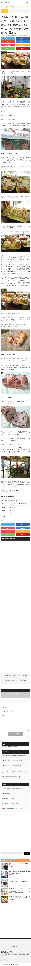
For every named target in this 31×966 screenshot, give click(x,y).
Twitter (1, 960)
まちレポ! (8, 35)
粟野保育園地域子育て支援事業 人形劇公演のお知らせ (14, 755)
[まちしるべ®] (5, 2)
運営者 (21, 944)
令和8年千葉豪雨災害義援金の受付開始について (13, 808)
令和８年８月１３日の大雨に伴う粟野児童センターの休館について (15, 766)
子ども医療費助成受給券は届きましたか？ (12, 776)
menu (28, 2)
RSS (6, 960)
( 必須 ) (4, 707)
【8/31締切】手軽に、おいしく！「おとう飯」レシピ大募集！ (14, 772)
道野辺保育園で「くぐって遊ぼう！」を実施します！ (14, 760)
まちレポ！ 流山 (13, 35)
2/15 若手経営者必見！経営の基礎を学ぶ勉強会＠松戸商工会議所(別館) (19, 872)
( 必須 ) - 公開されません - (8, 711)
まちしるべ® (6, 952)
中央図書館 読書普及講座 (8, 798)
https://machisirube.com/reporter (8, 491)
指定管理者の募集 (7, 793)
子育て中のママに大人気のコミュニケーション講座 (16, 675)
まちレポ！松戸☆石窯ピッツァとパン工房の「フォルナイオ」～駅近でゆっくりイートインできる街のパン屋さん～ (14, 680)
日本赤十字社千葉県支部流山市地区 (10, 803)
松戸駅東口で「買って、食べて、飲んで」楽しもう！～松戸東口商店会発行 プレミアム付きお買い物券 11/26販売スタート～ (19, 890)
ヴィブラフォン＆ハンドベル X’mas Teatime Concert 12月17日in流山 (17, 880)
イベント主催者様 (4, 944)
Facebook (4, 960)
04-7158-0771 (12, 507)
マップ (24, 503)
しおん (27, 35)
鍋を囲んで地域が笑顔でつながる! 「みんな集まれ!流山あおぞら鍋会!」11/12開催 (19, 897)
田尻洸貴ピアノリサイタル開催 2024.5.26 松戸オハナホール (19, 864)
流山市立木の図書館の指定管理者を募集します (13, 788)
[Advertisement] (15, 607)
